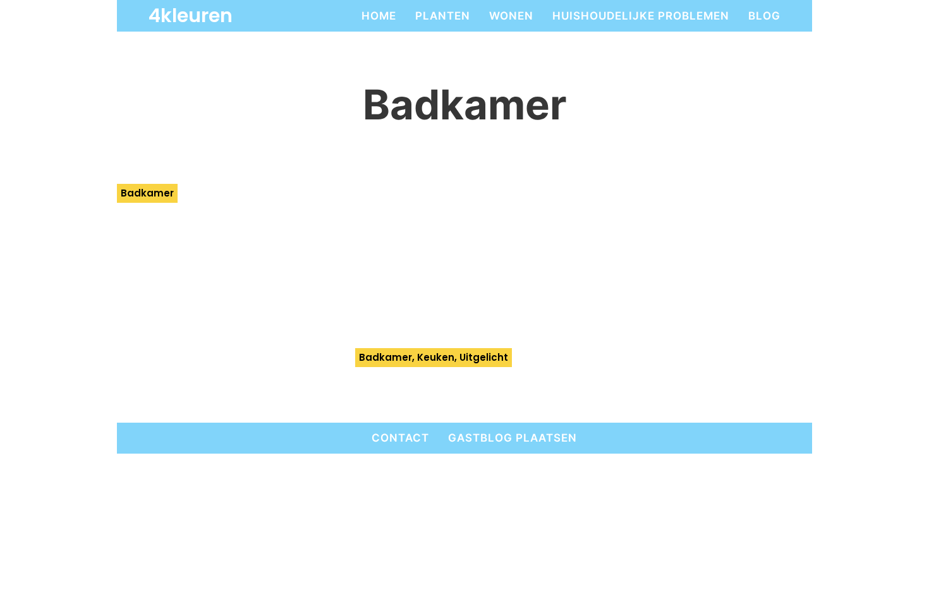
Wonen (511, 15)
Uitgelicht (483, 357)
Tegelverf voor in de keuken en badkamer (447, 393)
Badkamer (147, 193)
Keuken (435, 357)
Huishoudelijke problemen (640, 15)
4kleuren (191, 15)
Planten (442, 15)
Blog (764, 15)
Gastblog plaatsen (512, 438)
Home (378, 15)
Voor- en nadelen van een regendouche (210, 228)
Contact (400, 438)
